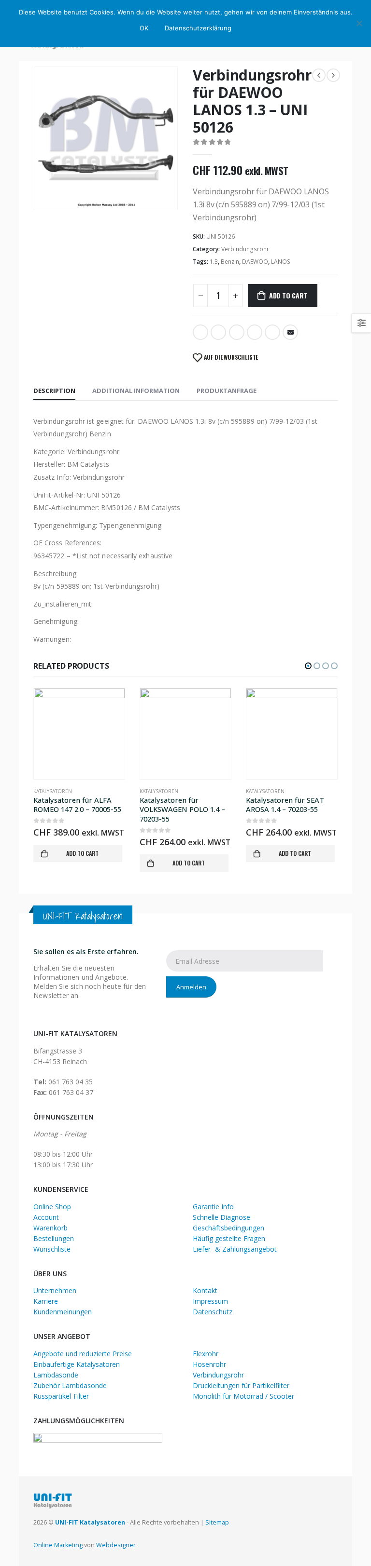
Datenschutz (212, 1311)
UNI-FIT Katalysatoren (90, 1522)
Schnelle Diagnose (221, 1217)
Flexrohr (205, 1353)
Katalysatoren (52, 791)
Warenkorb (50, 1227)
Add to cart (288, 295)
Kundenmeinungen (62, 1311)
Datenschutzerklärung (198, 28)
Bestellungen (53, 1238)
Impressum (210, 1301)
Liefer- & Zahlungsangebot (235, 1249)
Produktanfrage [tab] (227, 390)
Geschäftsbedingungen (228, 1227)
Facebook (200, 332)
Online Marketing (58, 1545)
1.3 (214, 261)
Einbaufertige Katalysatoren (76, 1364)
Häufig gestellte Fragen (229, 1238)
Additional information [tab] (136, 390)
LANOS (280, 261)
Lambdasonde (55, 1374)
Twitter (218, 332)
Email (290, 332)
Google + (254, 332)
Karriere (45, 1301)
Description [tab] (54, 390)
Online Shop (52, 1206)
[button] (308, 666)
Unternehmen (54, 1290)
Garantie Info (213, 1206)
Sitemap (217, 1522)
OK (144, 28)
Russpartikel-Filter (61, 1396)
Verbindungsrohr (245, 249)
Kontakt (205, 1290)
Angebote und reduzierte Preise (82, 1353)
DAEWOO (255, 261)
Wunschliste (52, 1249)
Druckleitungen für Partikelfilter (241, 1385)
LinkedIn (236, 332)
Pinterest (272, 332)
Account (46, 1217)
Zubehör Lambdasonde (70, 1385)
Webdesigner (116, 1545)
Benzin (230, 261)
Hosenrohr (209, 1364)
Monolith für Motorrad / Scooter (243, 1396)
